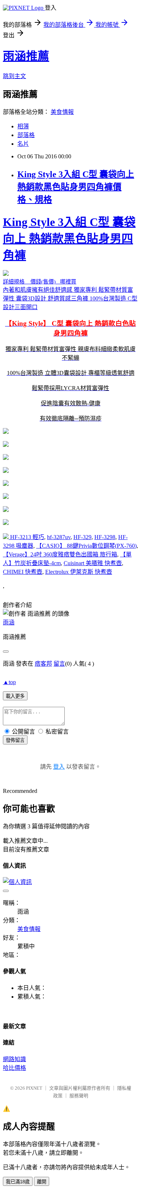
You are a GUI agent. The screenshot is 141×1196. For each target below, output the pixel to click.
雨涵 (8, 622)
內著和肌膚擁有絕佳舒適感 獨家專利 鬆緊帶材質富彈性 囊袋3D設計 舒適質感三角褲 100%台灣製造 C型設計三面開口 (70, 318)
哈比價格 (14, 1068)
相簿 (23, 126)
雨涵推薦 (26, 56)
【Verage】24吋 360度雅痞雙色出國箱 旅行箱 (60, 554)
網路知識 (14, 1059)
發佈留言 (15, 740)
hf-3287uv (58, 537)
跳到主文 (14, 76)
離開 (41, 1181)
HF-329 (82, 537)
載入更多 (15, 696)
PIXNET (34, 1088)
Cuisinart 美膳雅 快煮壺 (93, 563)
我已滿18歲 (18, 1181)
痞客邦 (43, 664)
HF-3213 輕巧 (27, 537)
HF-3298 (104, 537)
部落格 (26, 135)
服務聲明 (78, 1095)
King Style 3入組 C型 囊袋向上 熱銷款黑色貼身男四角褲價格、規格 (75, 187)
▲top (9, 682)
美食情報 (62, 112)
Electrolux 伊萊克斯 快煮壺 (78, 572)
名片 (23, 144)
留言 (59, 664)
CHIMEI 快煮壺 (22, 572)
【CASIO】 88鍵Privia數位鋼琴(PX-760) (86, 546)
